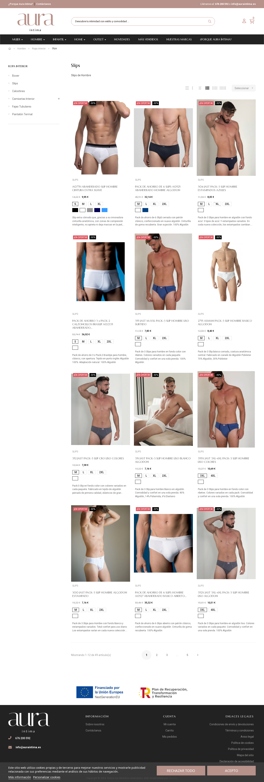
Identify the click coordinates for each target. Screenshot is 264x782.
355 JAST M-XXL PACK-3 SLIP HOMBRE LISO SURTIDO (162, 322)
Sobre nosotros (95, 724)
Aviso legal (247, 736)
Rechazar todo (181, 770)
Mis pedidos (169, 736)
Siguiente (198, 655)
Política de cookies (242, 742)
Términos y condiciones (239, 730)
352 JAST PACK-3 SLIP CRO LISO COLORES (98, 458)
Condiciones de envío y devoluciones (231, 724)
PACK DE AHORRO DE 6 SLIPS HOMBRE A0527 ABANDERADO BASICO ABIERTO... (161, 594)
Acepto (231, 770)
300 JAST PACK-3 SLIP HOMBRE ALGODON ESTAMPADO (99, 594)
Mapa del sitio (245, 755)
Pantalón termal (22, 114)
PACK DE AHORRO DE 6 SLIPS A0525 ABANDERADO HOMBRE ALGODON (158, 188)
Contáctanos (43, 4)
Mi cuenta (170, 724)
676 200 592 (221, 4)
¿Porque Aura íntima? (20, 4)
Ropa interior (18, 66)
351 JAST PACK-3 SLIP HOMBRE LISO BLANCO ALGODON (163, 460)
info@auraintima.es (243, 4)
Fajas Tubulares (21, 106)
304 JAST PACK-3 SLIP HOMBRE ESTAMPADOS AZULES (217, 188)
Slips (15, 83)
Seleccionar (244, 88)
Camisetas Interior (23, 98)
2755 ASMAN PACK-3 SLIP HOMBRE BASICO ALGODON (225, 322)
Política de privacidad (241, 749)
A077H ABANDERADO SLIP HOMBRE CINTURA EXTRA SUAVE (95, 188)
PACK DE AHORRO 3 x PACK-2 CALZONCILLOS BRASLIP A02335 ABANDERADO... (92, 324)
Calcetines (18, 91)
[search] (209, 21)
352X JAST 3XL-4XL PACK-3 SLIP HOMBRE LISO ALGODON (223, 594)
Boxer (15, 75)
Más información (19, 777)
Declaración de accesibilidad (237, 761)
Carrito (169, 730)
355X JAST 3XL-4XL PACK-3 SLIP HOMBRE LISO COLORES (223, 460)
